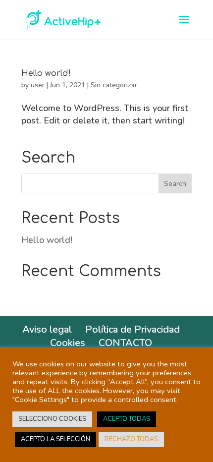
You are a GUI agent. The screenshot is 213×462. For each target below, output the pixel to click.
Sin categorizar (114, 85)
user (38, 85)
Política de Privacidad (132, 329)
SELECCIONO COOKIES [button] (52, 418)
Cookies (67, 342)
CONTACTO (125, 342)
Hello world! (46, 73)
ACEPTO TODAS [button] (126, 418)
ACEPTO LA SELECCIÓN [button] (55, 439)
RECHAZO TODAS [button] (131, 439)
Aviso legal (47, 329)
